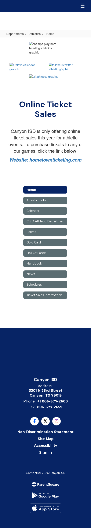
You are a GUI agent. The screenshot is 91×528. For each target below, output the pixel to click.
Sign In (45, 452)
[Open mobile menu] (82, 6)
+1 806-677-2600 (52, 401)
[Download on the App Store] (45, 508)
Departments (15, 34)
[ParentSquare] (45, 484)
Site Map (46, 439)
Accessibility (45, 446)
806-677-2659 (49, 407)
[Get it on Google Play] (45, 495)
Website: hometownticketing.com (45, 159)
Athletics (35, 34)
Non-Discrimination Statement (45, 432)
